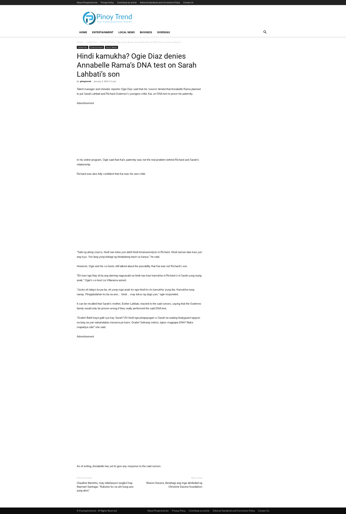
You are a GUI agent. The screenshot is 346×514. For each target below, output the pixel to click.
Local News (126, 32)
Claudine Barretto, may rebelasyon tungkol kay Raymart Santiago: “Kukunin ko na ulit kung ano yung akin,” (105, 486)
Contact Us (188, 2)
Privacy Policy (107, 2)
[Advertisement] (139, 131)
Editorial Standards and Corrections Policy (160, 2)
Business (146, 32)
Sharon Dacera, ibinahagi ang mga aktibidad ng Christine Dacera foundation (174, 484)
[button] (265, 32)
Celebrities (91, 42)
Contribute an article (127, 2)
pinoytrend (85, 81)
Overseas (163, 32)
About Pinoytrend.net (87, 2)
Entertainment (102, 32)
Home (83, 32)
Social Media (111, 47)
